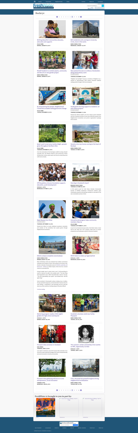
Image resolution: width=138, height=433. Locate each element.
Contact (83, 1)
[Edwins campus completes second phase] (52, 245)
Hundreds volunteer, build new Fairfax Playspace (82, 315)
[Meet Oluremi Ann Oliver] (52, 209)
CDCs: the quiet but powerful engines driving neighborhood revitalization (85, 379)
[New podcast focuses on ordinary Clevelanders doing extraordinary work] (85, 60)
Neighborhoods (58, 1)
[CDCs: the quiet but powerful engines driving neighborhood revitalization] (85, 368)
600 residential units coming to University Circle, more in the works (84, 41)
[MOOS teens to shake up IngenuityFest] (85, 245)
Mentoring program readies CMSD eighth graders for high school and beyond (50, 315)
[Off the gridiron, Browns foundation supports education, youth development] (52, 172)
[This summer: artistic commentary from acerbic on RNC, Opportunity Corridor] (85, 334)
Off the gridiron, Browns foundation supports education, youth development (51, 184)
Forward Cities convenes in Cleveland (48, 345)
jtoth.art (37, 417)
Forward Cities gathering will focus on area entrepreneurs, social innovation (50, 379)
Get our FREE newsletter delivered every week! (69, 423)
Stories (40, 1)
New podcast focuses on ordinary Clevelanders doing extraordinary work (85, 72)
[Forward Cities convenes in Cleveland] (52, 334)
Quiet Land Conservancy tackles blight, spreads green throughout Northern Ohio (52, 145)
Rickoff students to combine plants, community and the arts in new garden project (52, 72)
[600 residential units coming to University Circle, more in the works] (85, 29)
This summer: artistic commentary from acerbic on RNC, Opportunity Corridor (85, 346)
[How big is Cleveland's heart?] (85, 172)
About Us (91, 1)
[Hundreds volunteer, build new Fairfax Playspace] (85, 303)
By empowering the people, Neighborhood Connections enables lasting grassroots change (51, 107)
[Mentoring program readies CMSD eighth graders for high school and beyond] (52, 303)
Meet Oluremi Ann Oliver (44, 220)
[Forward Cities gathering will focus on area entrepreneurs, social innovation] (52, 368)
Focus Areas (48, 1)
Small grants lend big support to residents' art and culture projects (85, 107)
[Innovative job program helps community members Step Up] (85, 209)
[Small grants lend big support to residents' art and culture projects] (85, 96)
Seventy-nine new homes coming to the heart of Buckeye (86, 145)
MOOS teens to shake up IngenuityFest (83, 256)
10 (78, 16)
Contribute (100, 1)
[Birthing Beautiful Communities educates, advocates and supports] (52, 29)
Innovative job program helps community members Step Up (83, 221)
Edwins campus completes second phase (49, 256)
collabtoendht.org (62, 417)
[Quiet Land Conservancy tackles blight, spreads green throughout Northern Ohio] (52, 133)
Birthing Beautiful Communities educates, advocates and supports (50, 41)
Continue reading (41, 289)
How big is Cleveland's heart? (80, 183)
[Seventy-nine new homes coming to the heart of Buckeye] (85, 133)
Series (68, 1)
